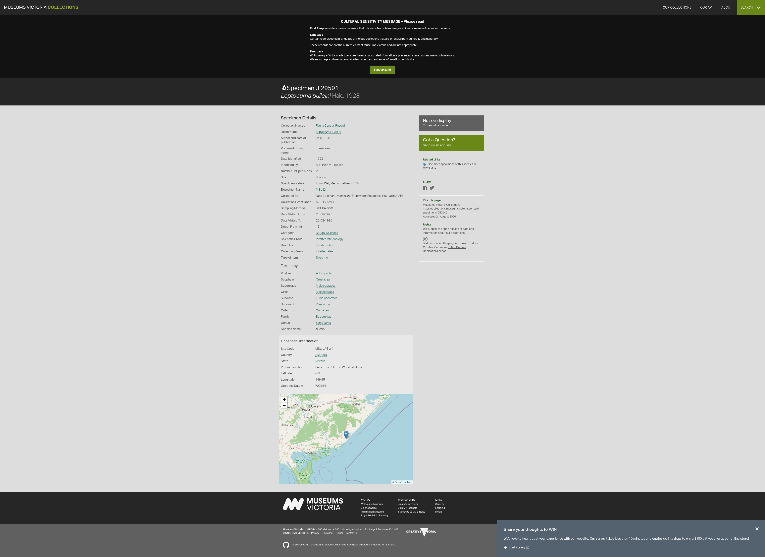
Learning (440, 508)
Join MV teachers (407, 508)
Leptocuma (323, 322)
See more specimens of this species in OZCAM (449, 166)
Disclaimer (327, 533)
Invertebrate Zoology (329, 239)
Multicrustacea (325, 285)
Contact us (351, 533)
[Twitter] (432, 189)
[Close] (757, 529)
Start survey (516, 547)
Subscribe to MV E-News (411, 512)
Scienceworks (369, 508)
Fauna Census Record (330, 125)
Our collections (677, 7)
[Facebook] (425, 189)
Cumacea (322, 310)
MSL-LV (321, 189)
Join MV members (408, 504)
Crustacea (323, 279)
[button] (751, 7)
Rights (339, 533)
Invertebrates (324, 245)
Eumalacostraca (326, 298)
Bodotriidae (323, 316)
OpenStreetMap (403, 482)
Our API (706, 7)
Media (438, 512)
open (446, 229)
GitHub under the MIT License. (379, 544)
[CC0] (425, 239)
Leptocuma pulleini (328, 131)
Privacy (315, 533)
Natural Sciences (327, 232)
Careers (439, 504)
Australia (321, 354)
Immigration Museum (372, 512)
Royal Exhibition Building (374, 515)
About (726, 7)
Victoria (320, 361)
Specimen (322, 257)
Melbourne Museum (372, 504)
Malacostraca (325, 291)
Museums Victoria (41, 7)
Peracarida (323, 304)
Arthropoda (323, 273)
